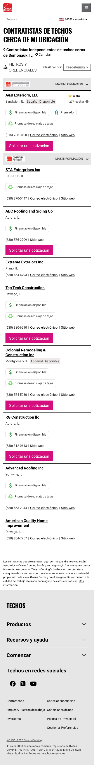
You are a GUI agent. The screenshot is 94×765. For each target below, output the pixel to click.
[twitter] (23, 684)
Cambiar (45, 54)
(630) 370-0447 (16, 198)
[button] (87, 101)
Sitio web (68, 135)
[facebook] (13, 684)
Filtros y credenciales (23, 67)
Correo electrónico (44, 135)
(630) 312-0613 (16, 446)
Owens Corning (7, 7)
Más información (69, 84)
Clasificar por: (52, 67)
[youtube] (33, 683)
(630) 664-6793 (16, 275)
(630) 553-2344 (16, 508)
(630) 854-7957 (16, 538)
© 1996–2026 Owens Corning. (24, 740)
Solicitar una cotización (29, 145)
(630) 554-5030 (16, 394)
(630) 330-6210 (16, 327)
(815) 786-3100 (16, 135)
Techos (11, 19)
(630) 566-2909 (16, 240)
